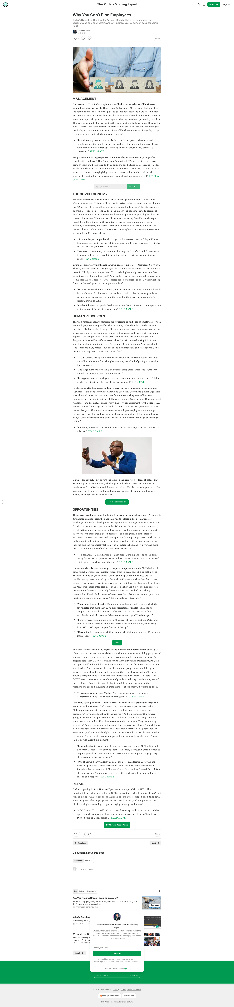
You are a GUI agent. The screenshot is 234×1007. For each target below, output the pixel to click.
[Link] (69, 99)
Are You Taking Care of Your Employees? (95, 898)
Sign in (226, 4)
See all (78, 953)
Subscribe (213, 4)
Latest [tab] (81, 891)
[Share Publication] (204, 4)
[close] (140, 914)
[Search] (198, 4)
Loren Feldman (84, 30)
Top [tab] (75, 891)
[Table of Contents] (2, 503)
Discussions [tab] (91, 891)
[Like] (74, 910)
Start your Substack (110, 996)
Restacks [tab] (88, 860)
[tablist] (83, 860)
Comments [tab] (78, 860)
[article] (117, 904)
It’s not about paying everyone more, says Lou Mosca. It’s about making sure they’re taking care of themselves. (105, 902)
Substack (105, 1002)
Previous (82, 843)
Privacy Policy (135, 961)
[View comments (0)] (83, 38)
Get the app (129, 996)
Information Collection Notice (116, 961)
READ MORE (97, 151)
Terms (123, 989)
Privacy (116, 989)
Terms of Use (128, 959)
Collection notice (134, 989)
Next (153, 843)
